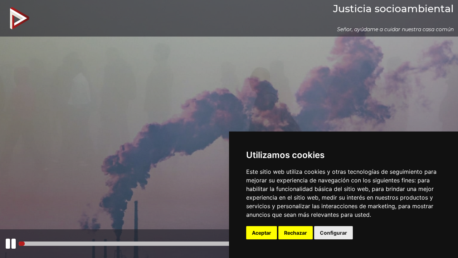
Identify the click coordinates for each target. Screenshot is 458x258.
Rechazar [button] (295, 233)
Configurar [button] (333, 233)
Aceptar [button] (261, 233)
